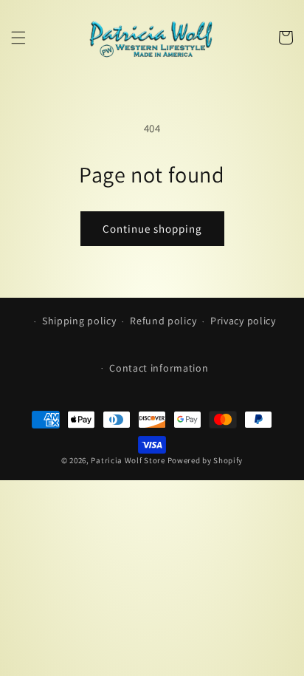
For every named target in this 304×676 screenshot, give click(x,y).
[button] (18, 37)
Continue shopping (152, 229)
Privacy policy (243, 320)
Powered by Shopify (205, 460)
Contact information (158, 368)
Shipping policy (79, 320)
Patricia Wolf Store (128, 460)
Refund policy (163, 320)
